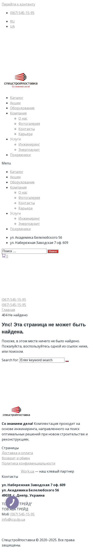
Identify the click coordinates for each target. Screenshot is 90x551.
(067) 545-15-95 (22, 514)
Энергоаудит (29, 149)
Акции (15, 103)
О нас (22, 118)
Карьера (25, 134)
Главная (8, 310)
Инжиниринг (29, 144)
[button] (45, 163)
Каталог (16, 97)
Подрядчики (20, 154)
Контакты (26, 129)
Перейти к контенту (18, 4)
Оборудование (22, 108)
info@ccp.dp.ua (13, 519)
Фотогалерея (29, 123)
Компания (18, 113)
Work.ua (27, 471)
